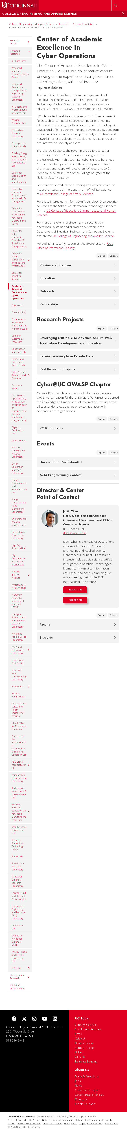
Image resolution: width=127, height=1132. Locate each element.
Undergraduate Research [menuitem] (18, 977)
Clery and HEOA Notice (28, 1119)
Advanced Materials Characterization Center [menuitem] (20, 72)
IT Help (79, 1052)
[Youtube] (44, 1019)
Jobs (78, 1081)
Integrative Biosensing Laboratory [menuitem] (17, 650)
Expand (101, 255)
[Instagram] (34, 1019)
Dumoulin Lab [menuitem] (19, 440)
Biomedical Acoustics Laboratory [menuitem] (17, 133)
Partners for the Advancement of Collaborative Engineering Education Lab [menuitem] (19, 745)
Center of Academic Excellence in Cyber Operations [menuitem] (19, 292)
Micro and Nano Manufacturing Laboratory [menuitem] (19, 675)
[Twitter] (24, 1019)
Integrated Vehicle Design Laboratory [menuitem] (19, 636)
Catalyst (80, 1038)
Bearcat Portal (84, 1043)
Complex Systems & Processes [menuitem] (17, 338)
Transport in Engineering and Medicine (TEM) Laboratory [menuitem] (19, 912)
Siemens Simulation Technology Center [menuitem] (17, 845)
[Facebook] (14, 1019)
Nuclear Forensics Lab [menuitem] (19, 695)
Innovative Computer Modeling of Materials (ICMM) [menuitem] (18, 601)
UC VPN (80, 1057)
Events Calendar (85, 1104)
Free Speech (70, 1123)
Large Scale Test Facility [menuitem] (18, 662)
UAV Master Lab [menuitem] (18, 927)
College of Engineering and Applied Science (31, 24)
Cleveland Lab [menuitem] (19, 312)
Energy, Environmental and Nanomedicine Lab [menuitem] (19, 486)
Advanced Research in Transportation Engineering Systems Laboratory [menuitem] (19, 92)
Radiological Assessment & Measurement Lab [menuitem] (19, 793)
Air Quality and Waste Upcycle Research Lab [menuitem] (19, 109)
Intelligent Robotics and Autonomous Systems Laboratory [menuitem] (19, 620)
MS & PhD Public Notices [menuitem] (17, 987)
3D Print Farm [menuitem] (19, 60)
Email (78, 1034)
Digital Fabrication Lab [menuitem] (17, 430)
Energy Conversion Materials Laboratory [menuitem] (17, 468)
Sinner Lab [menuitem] (17, 856)
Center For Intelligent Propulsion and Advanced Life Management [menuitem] (19, 195)
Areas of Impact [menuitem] (14, 42)
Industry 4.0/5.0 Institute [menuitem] (16, 574)
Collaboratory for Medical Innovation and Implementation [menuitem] (20, 324)
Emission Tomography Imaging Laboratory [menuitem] (18, 452)
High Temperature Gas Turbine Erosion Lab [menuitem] (18, 560)
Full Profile (75, 600)
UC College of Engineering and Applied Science (83, 236)
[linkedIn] (55, 1019)
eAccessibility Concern (29, 1123)
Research (63, 24)
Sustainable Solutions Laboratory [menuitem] (18, 866)
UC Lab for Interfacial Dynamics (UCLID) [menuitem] (17, 940)
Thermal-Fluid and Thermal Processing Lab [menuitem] (19, 896)
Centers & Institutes (83, 24)
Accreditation (111, 1123)
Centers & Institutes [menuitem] (15, 52)
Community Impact (87, 1090)
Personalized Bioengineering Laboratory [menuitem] (19, 778)
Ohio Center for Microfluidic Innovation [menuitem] (19, 726)
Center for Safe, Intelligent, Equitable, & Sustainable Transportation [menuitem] (19, 238)
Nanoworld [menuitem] (17, 686)
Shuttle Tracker (85, 1048)
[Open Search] (115, 5)
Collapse (114, 255)
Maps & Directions (87, 1076)
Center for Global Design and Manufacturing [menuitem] (19, 177)
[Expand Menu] (123, 14)
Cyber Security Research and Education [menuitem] (19, 375)
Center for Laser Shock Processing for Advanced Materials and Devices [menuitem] (19, 216)
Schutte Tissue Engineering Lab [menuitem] (19, 830)
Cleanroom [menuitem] (17, 305)
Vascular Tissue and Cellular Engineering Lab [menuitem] (20, 956)
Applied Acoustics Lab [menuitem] (19, 121)
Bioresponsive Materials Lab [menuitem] (19, 145)
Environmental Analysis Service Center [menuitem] (19, 521)
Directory (81, 1099)
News (78, 1085)
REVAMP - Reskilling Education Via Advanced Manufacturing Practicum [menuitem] (19, 812)
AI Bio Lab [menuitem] (17, 968)
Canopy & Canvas (86, 1025)
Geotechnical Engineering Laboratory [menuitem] (18, 535)
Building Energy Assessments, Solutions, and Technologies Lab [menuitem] (19, 159)
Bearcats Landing (86, 1061)
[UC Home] (19, 5)
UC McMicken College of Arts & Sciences (66, 194)
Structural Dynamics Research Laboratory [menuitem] (17, 881)
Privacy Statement (52, 1123)
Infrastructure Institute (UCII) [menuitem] (19, 586)
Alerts (11, 1119)
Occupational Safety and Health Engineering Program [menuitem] (19, 709)
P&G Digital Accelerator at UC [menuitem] (19, 764)
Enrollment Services (88, 1029)
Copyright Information (90, 1123)
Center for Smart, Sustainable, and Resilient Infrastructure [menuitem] (19, 259)
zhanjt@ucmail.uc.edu (74, 532)
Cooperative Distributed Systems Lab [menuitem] (18, 362)
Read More (75, 589)
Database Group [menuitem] (17, 387)
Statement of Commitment (89, 1119)
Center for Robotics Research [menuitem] (17, 275)
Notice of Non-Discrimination (57, 1119)
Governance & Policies (89, 1094)
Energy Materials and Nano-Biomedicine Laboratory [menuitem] (19, 505)
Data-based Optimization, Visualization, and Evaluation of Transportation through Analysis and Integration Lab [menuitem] (19, 408)
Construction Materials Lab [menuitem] (19, 350)
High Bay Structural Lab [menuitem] (19, 547)
